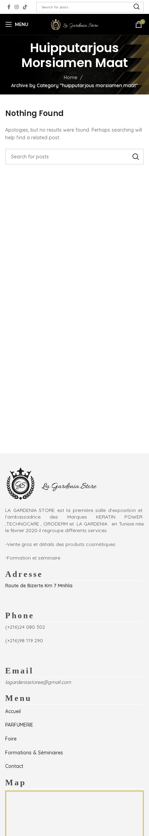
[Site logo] (74, 24)
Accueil (13, 711)
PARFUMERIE (19, 725)
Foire (11, 739)
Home (70, 77)
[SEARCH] (136, 7)
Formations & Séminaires (34, 753)
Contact (14, 766)
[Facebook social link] (8, 7)
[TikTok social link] (25, 7)
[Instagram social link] (16, 7)
